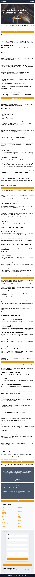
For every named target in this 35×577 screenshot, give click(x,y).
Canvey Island (4, 516)
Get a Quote (17, 18)
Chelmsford (20, 507)
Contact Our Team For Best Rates (17, 98)
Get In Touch (17, 564)
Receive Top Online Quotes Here (17, 277)
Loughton (19, 508)
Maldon (19, 510)
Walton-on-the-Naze (21, 524)
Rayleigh (3, 522)
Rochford (3, 526)
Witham (19, 513)
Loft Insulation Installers (30, 25)
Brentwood (3, 520)
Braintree (19, 517)
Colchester (19, 520)
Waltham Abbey (20, 511)
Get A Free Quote (17, 500)
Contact (32, 1)
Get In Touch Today (17, 31)
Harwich (19, 526)
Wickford (3, 519)
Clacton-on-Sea (20, 523)
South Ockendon (4, 513)
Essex (19, 514)
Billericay (3, 517)
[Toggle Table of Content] (9, 35)
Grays (3, 510)
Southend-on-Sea (4, 525)
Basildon (3, 507)
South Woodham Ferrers (6, 523)
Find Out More (17, 362)
